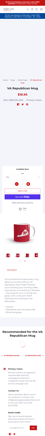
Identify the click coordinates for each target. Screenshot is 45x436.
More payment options (22, 202)
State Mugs (22, 80)
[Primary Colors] (8, 9)
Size (22, 173)
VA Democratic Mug (33, 355)
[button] (28, 9)
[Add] (28, 184)
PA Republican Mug (12, 355)
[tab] (12, 270)
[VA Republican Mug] (22, 231)
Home (5, 80)
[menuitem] (28, 9)
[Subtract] (17, 184)
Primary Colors (34, 100)
